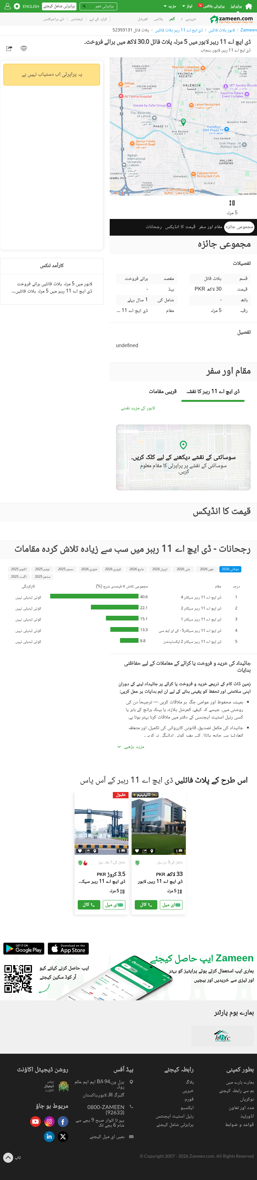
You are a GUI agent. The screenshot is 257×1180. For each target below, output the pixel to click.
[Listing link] (102, 853)
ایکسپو (187, 1108)
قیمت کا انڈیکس (180, 227)
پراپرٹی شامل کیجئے (175, 1125)
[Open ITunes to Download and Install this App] (67, 953)
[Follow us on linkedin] (48, 1142)
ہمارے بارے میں (240, 1082)
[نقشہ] (94, 851)
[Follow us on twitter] (61, 1142)
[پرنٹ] (24, 48)
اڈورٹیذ (247, 1116)
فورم (189, 1099)
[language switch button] (31, 6)
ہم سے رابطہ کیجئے (236, 1091)
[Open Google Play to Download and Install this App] (24, 953)
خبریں (188, 1091)
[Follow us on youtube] (34, 1127)
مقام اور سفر (210, 227)
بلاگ (190, 1082)
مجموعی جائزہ (239, 227)
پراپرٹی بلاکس (211, 6)
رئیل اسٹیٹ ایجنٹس (175, 1116)
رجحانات (154, 227)
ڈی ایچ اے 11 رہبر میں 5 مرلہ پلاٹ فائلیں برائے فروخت (51, 291)
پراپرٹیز (236, 6)
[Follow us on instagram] (48, 1127)
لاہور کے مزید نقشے (138, 408)
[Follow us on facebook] (61, 1127)
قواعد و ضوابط (239, 1125)
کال (86, 904)
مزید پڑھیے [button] (134, 747)
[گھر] (249, 6)
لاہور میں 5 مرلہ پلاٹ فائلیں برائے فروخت (54, 284)
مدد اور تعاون (241, 1108)
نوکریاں (247, 1099)
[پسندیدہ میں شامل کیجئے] (80, 851)
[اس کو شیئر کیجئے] (88, 851)
